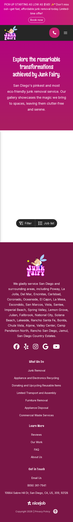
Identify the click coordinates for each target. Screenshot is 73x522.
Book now (36, 19)
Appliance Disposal (36, 407)
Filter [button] (28, 223)
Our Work (36, 442)
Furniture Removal (36, 400)
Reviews (36, 434)
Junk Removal (36, 370)
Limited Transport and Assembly (36, 392)
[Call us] (54, 33)
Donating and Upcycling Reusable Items (36, 385)
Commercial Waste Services (36, 415)
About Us (36, 457)
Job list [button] (49, 223)
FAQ (36, 449)
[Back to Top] (55, 512)
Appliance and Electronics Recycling (36, 378)
